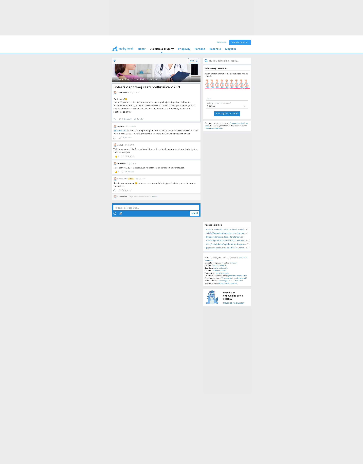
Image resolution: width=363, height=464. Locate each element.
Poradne (200, 48)
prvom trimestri (219, 265)
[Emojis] (115, 213)
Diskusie (117, 79)
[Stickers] (121, 213)
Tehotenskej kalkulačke (214, 128)
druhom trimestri (220, 268)
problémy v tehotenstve (227, 283)
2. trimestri (237, 281)
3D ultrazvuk (226, 278)
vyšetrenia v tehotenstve (237, 275)
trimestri (233, 263)
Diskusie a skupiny (162, 48)
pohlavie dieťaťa (222, 273)
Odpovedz (127, 119)
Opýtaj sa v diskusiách (233, 303)
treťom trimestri (219, 270)
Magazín (230, 48)
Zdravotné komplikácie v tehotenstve (141, 79)
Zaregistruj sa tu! (240, 42)
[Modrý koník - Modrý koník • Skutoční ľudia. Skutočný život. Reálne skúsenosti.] (122, 49)
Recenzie (215, 48)
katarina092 (120, 130)
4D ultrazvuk (241, 278)
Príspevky (184, 48)
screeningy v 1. (224, 281)
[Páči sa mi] (116, 119)
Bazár (141, 48)
